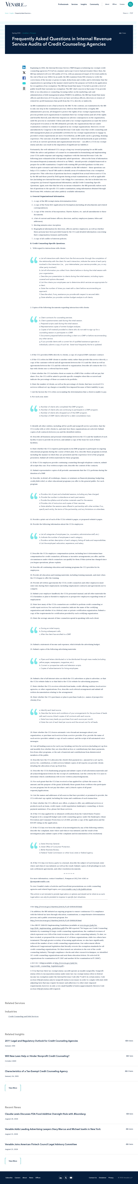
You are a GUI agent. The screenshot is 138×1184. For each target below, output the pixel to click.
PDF (131, 13)
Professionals (63, 4)
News (31, 1178)
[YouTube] (71, 1177)
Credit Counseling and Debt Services (23, 1016)
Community (94, 4)
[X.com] (66, 1177)
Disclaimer (102, 1178)
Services (74, 4)
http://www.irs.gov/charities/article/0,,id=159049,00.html (58, 907)
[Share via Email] (24, 83)
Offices (114, 4)
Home (6, 13)
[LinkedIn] (60, 1177)
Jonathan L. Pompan (29, 33)
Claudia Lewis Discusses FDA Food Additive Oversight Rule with (45, 1114)
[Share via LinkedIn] (24, 67)
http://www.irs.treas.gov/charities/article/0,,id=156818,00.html (55, 920)
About (107, 4)
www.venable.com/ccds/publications (76, 889)
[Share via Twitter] (24, 72)
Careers (122, 4)
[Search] (130, 4)
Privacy (111, 1178)
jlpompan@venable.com (39, 881)
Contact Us (93, 1178)
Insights (84, 4)
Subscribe (9, 1178)
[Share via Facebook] (24, 78)
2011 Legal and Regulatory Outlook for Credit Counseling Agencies (41, 1040)
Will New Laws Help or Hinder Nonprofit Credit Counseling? (37, 1056)
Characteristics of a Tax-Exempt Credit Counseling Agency (36, 1071)
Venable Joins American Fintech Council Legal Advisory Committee (41, 1144)
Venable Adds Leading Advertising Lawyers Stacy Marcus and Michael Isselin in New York (53, 1129)
